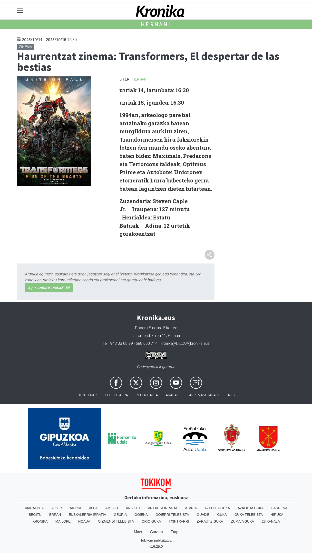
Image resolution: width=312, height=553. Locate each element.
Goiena (141, 515)
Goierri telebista (172, 515)
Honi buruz (88, 395)
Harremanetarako (203, 395)
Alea (93, 508)
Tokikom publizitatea (156, 540)
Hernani (156, 24)
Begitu (35, 515)
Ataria (191, 508)
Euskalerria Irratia (87, 515)
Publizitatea (147, 395)
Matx (138, 532)
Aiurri (75, 508)
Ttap (174, 532)
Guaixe (203, 515)
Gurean (156, 532)
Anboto (133, 508)
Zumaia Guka (242, 521)
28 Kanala (271, 521)
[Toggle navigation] (20, 11)
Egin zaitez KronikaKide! (48, 287)
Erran (55, 515)
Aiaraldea (34, 508)
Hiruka (277, 515)
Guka (222, 515)
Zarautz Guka (210, 521)
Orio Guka (151, 521)
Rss (231, 395)
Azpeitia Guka (217, 508)
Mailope (62, 521)
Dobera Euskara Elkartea (156, 328)
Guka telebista (248, 515)
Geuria (120, 515)
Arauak (172, 395)
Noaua (84, 521)
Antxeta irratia (162, 508)
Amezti (111, 508)
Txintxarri (179, 521)
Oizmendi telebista (116, 521)
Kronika (40, 521)
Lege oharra (116, 395)
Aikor (56, 508)
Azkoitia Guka (250, 508)
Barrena (279, 508)
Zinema (25, 47)
